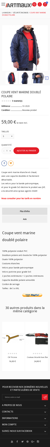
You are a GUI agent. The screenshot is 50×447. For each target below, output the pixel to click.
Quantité (6, 145)
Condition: (6, 110)
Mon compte (9, 424)
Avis (25, 219)
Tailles (5, 131)
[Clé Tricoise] (12, 339)
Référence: (6, 106)
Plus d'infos (25, 211)
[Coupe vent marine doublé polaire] (12, 78)
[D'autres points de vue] (3, 78)
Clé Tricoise (12, 357)
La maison (6, 13)
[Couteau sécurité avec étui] (37, 339)
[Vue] (18, 324)
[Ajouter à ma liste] (11, 163)
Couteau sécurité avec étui (37, 357)
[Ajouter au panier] (6, 324)
